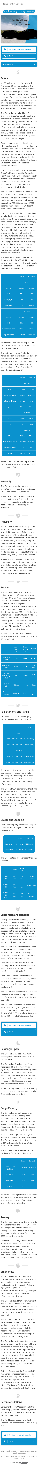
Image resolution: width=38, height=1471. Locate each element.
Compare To (21, 11)
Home (5, 11)
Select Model (12, 11)
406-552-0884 (21, 1453)
